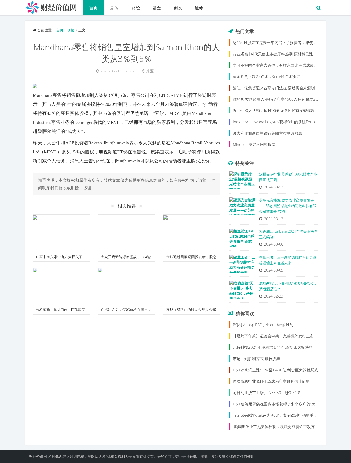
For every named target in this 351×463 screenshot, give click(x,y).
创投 (178, 8)
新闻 (114, 8)
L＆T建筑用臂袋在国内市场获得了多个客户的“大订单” (278, 403)
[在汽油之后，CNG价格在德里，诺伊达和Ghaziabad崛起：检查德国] (126, 286)
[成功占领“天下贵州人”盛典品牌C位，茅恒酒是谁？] (242, 291)
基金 (157, 8)
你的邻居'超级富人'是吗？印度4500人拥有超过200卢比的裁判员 (288, 99)
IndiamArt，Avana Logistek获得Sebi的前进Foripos (276, 121)
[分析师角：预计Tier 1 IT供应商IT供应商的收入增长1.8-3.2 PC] (61, 286)
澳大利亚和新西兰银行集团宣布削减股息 (267, 133)
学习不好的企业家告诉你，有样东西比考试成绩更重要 (279, 65)
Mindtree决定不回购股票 (254, 144)
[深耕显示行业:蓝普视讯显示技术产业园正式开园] (242, 181)
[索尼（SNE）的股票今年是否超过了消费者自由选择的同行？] (191, 286)
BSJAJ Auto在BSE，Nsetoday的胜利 (263, 324)
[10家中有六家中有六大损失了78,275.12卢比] (61, 234)
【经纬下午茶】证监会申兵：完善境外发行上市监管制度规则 (285, 335)
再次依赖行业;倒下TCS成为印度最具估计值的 (271, 381)
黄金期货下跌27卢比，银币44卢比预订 (266, 76)
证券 (199, 8)
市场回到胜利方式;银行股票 (256, 358)
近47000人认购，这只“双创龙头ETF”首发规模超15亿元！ (282, 110)
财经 (136, 8)
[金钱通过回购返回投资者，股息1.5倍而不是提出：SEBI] (191, 234)
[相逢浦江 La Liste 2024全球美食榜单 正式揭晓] (242, 239)
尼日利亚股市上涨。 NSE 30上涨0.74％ (267, 392)
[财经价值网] (54, 6)
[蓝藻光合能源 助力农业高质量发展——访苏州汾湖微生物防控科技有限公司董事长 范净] (242, 207)
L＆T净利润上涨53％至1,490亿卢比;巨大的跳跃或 (275, 369)
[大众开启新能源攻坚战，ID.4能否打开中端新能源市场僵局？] (126, 234)
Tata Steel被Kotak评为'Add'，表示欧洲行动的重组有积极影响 (285, 415)
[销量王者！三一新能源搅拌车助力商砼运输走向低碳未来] (242, 265)
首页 (93, 8)
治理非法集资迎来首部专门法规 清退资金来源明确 (276, 87)
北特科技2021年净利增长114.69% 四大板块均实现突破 (280, 347)
